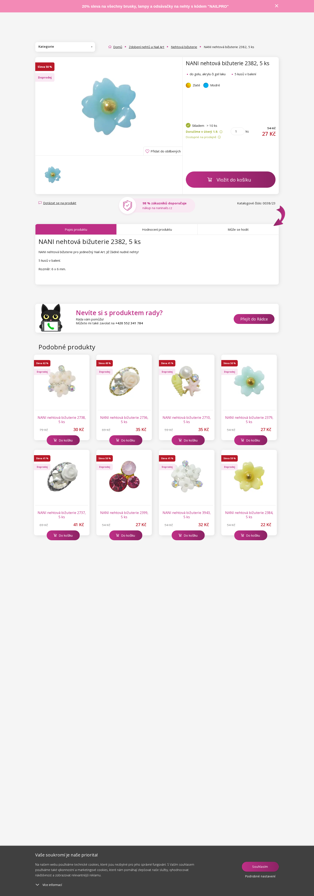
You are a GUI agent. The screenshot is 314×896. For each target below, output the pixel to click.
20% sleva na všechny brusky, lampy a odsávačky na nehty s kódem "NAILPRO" (155, 6)
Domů (117, 47)
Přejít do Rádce (254, 319)
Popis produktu (76, 229)
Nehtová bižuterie (184, 47)
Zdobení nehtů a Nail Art (146, 47)
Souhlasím (260, 867)
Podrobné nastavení (260, 876)
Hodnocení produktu (157, 229)
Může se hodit (238, 229)
